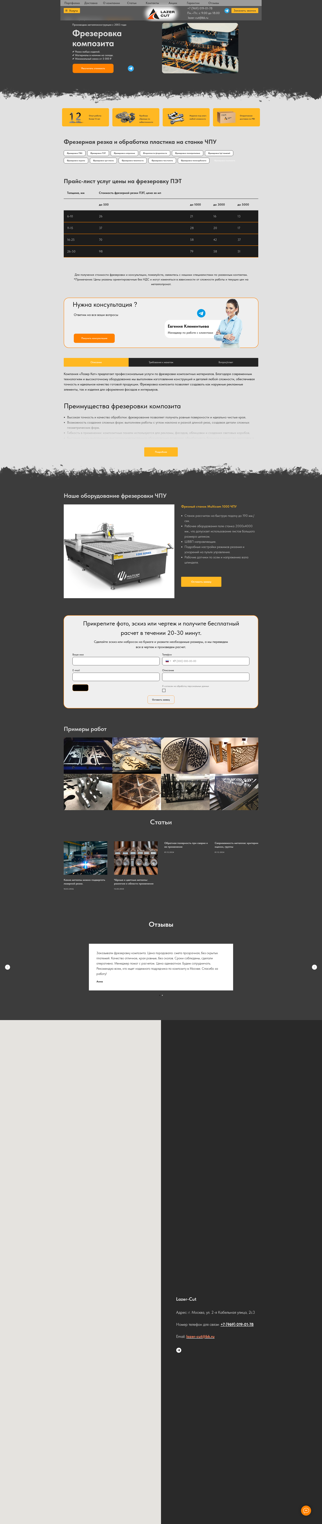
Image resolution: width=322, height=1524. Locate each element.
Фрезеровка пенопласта (133, 160)
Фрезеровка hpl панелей (219, 153)
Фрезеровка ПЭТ (98, 153)
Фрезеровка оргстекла (103, 160)
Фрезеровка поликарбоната (193, 160)
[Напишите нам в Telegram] (178, 1350)
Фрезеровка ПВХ (74, 153)
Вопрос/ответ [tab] (226, 362)
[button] (244, 10)
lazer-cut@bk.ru (198, 17)
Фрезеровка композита (224, 160)
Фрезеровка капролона (124, 153)
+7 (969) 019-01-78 (199, 8)
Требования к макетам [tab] (161, 362)
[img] (130, 68)
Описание (168, 670)
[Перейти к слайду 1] (159, 995)
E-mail (76, 670)
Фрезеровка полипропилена (187, 153)
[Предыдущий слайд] (7, 967)
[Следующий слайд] (314, 967)
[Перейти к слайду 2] (162, 995)
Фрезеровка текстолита (162, 160)
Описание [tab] (96, 362)
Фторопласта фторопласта (155, 153)
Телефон (167, 654)
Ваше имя (78, 654)
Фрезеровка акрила (76, 160)
